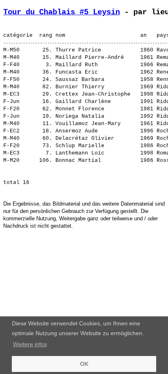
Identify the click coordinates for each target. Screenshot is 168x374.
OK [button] (84, 364)
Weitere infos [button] (30, 344)
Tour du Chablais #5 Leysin (61, 12)
